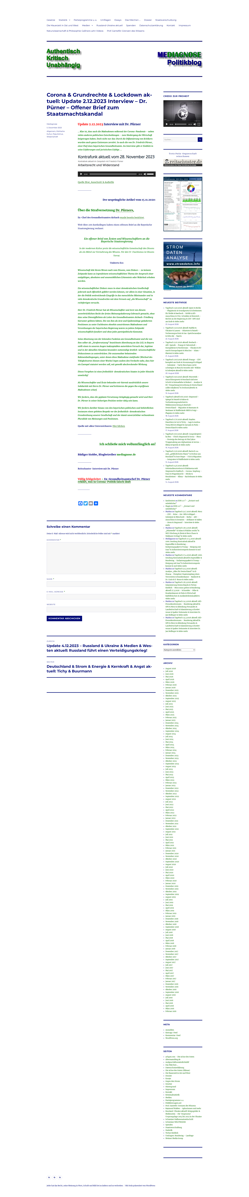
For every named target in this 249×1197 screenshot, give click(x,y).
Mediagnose (52, 124)
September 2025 (172, 698)
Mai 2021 (169, 840)
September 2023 (172, 764)
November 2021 (171, 824)
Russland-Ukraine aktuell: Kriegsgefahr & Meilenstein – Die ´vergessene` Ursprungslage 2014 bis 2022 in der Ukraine (183, 1114)
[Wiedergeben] (81, 174)
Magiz (168, 506)
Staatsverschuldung (165, 20)
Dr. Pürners (124, 210)
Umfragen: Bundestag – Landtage (179, 1136)
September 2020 (172, 862)
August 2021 (170, 832)
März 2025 (169, 715)
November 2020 (172, 856)
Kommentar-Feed (172, 1035)
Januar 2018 (170, 949)
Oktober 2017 (170, 957)
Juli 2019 (169, 900)
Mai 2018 (169, 938)
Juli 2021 (168, 834)
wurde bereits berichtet (132, 217)
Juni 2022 (169, 804)
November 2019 (171, 889)
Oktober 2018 (170, 924)
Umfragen (105, 20)
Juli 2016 (169, 998)
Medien (86, 25)
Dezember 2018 (171, 919)
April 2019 (169, 908)
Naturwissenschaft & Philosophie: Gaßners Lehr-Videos (75, 31)
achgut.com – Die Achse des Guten (179, 1057)
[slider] (150, 173)
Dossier (148, 20)
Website (51, 604)
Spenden (131, 25)
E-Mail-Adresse (56, 592)
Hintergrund (170, 1087)
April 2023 (169, 777)
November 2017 (171, 954)
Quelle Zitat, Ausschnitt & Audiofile (96, 182)
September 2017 (172, 960)
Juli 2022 (169, 802)
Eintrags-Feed (171, 1033)
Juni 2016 (169, 1000)
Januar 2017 (170, 981)
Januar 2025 (170, 720)
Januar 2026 (170, 688)
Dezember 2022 (171, 788)
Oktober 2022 (171, 794)
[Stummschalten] (145, 174)
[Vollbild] (199, 124)
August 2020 (170, 864)
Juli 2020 (169, 867)
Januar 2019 (170, 916)
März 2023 (169, 780)
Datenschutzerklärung (151, 25)
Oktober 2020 (171, 859)
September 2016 (172, 992)
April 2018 (169, 940)
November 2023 (171, 758)
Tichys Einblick (171, 1133)
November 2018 (171, 921)
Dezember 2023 (171, 756)
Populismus (58, 134)
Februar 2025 (171, 717)
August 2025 (170, 701)
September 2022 (172, 796)
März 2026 (169, 682)
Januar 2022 (170, 818)
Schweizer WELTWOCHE (175, 1122)
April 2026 (169, 679)
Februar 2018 (170, 946)
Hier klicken (119, 426)
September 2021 (172, 829)
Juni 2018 (169, 935)
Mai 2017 (169, 970)
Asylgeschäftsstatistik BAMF (177, 1062)
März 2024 (169, 747)
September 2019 (172, 894)
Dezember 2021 (171, 821)
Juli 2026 (169, 671)
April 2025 (169, 712)
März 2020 (169, 878)
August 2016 (170, 995)
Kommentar (54, 540)
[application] (117, 174)
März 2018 (169, 943)
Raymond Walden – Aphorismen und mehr (183, 1108)
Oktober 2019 (171, 892)
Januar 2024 (170, 753)
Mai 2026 (169, 677)
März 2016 (169, 1008)
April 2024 (169, 745)
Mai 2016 (169, 1003)
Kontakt (171, 25)
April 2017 (169, 973)
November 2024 (172, 726)
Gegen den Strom (172, 1081)
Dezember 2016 (171, 984)
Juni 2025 (169, 707)
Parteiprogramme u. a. (85, 20)
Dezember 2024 (171, 723)
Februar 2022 (171, 815)
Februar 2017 (170, 979)
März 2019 (169, 911)
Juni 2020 (169, 870)
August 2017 (170, 962)
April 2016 (169, 1006)
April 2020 (169, 875)
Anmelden (169, 1030)
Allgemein (51, 131)
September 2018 (172, 927)
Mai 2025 (169, 709)
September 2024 (172, 731)
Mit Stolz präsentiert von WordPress (140, 1186)
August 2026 (170, 668)
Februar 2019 (170, 913)
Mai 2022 (169, 807)
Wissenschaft (52, 137)
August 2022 (170, 799)
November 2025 (172, 693)
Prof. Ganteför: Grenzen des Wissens (125, 31)
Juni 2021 (169, 837)
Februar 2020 (171, 881)
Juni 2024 (169, 739)
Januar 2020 (170, 883)
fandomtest (170, 501)
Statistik (63, 20)
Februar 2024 (171, 750)
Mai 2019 (169, 905)
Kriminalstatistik (172, 1095)
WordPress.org (171, 1038)
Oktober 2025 (171, 696)
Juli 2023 (169, 769)
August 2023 (170, 766)
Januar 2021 (170, 851)
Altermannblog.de (172, 1059)
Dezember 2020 (171, 853)
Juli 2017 (168, 965)
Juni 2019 (169, 902)
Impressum (185, 25)
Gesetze (51, 20)
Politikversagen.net (173, 1103)
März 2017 (169, 976)
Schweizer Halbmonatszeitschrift (179, 1119)
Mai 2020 (169, 872)
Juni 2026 (169, 674)
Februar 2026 (171, 685)
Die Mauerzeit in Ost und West (62, 25)
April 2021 (169, 843)
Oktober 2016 (171, 989)
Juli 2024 (169, 736)
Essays (118, 20)
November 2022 (172, 791)
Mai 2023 (169, 775)
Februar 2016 (170, 1011)
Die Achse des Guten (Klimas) (177, 1070)
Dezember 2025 (171, 690)
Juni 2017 (169, 968)
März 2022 (169, 813)
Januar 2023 (170, 785)
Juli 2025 (169, 704)
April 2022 (169, 810)
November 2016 (171, 987)
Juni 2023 (169, 772)
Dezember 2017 (171, 951)
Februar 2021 (170, 848)
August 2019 (170, 897)
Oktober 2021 (170, 826)
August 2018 (170, 930)
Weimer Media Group (174, 1138)
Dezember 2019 (171, 886)
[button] (183, 113)
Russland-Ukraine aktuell (109, 25)
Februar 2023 (170, 783)
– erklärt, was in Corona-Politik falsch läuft (114, 480)
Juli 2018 (168, 932)
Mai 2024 (169, 742)
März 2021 (169, 845)
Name (50, 579)
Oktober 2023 (171, 761)
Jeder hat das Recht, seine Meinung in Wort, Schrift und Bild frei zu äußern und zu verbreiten (85, 1186)
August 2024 (170, 734)
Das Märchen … (132, 20)
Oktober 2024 (171, 728)
